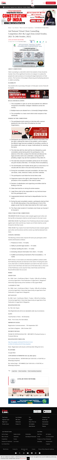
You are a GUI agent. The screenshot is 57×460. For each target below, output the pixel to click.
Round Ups (44, 419)
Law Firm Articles (50, 436)
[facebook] (31, 41)
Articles (24, 7)
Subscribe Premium (50, 2)
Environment (45, 424)
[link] (43, 41)
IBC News (18, 419)
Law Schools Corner (7, 431)
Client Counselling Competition (34, 371)
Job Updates (32, 424)
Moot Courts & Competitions (26, 27)
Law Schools (15, 27)
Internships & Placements (30, 436)
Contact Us (18, 424)
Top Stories (7, 7)
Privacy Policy (23, 458)
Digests (28, 7)
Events (38, 436)
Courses (15, 439)
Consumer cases (46, 417)
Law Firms (39, 431)
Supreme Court (13, 7)
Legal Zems (14, 371)
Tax (30, 417)
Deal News (39, 434)
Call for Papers (5, 434)
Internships (39, 441)
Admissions (16, 436)
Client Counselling (22, 371)
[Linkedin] (40, 41)
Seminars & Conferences (7, 441)
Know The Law (32, 421)
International (45, 421)
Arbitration (18, 421)
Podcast (44, 426)
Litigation (48, 443)
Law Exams (16, 441)
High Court (20, 7)
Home (9, 27)
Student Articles (17, 434)
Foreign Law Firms (41, 439)
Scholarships (28, 434)
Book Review (32, 426)
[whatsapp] (37, 41)
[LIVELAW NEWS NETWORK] (12, 381)
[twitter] (34, 41)
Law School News (5, 443)
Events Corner (5, 424)
